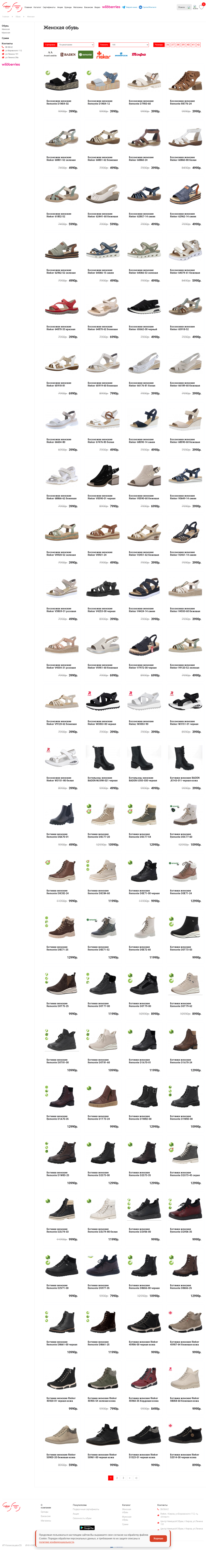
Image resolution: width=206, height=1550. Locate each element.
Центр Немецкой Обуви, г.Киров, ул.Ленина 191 (181, 1523)
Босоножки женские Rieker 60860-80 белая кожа (183, 160)
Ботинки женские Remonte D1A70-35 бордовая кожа (58, 1119)
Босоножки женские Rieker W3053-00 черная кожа (102, 724)
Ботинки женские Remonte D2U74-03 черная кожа (58, 1232)
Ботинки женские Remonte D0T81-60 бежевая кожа (99, 1062)
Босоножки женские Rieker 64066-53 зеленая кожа (143, 273)
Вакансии (88, 7)
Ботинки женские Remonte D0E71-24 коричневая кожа (181, 893)
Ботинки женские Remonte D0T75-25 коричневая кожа (58, 1006)
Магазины (78, 7)
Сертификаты (49, 7)
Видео (97, 7)
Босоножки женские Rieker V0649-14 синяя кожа (183, 498)
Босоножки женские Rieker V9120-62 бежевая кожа (62, 724)
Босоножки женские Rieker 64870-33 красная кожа (61, 329)
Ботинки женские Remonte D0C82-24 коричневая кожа (58, 893)
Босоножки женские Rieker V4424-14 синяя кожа (142, 611)
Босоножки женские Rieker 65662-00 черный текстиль (143, 329)
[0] (201, 7)
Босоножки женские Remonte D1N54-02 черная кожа (59, 104)
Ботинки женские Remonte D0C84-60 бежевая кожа (99, 893)
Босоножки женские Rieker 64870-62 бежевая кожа (103, 329)
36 (167, 44)
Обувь (18, 17)
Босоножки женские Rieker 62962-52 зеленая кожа (61, 273)
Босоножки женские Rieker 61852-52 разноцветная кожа (59, 216)
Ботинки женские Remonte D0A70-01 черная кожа (58, 837)
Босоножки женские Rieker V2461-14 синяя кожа (183, 555)
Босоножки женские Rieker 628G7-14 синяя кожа (142, 216)
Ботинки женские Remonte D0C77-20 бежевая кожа (99, 837)
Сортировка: (50, 45)
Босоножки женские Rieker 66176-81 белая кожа (142, 386)
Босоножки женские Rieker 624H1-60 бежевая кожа (103, 216)
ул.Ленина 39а (11, 57)
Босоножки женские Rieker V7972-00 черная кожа (143, 668)
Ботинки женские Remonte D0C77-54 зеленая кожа (140, 837)
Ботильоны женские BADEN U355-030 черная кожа (143, 780)
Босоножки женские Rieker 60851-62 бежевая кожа (103, 160)
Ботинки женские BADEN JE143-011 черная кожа (185, 779)
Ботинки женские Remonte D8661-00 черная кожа (62, 1344)
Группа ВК (165, 1536)
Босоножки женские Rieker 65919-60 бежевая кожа (103, 386)
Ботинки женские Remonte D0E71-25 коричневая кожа (57, 950)
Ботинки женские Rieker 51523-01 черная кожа (143, 1456)
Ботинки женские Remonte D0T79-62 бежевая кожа (181, 1006)
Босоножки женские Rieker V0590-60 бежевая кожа (144, 498)
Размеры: (159, 45)
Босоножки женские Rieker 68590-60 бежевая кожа (185, 442)
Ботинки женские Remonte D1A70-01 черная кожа (140, 1062)
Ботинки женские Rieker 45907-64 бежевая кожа (184, 1343)
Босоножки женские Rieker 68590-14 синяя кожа (142, 442)
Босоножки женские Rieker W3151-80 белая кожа (60, 780)
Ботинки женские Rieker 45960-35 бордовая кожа (143, 1399)
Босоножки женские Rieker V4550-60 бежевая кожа (185, 611)
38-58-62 (9, 47)
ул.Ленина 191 (11, 54)
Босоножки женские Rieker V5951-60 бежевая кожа (103, 668)
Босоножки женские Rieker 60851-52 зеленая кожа (61, 160)
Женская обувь (126, 1510)
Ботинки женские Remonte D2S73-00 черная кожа (99, 1175)
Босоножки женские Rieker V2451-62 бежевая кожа (144, 555)
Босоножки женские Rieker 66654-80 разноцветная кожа (59, 442)
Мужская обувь (126, 1518)
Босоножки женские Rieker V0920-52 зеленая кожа (61, 555)
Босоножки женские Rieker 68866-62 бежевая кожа (61, 498)
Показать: (104, 45)
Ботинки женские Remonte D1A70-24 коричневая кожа (181, 1062)
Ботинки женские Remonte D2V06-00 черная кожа (140, 1232)
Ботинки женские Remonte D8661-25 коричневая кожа (98, 1344)
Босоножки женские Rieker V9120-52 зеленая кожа (184, 668)
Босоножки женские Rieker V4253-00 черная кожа (101, 611)
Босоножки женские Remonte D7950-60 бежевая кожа (141, 104)
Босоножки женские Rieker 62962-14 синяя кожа (183, 216)
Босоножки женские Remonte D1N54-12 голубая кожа (100, 104)
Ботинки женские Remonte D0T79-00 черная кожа (140, 1006)
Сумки (5, 38)
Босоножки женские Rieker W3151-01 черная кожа (184, 724)
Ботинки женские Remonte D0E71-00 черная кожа (144, 893)
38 (178, 44)
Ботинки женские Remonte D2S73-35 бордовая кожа (140, 1175)
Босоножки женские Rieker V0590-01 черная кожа (101, 498)
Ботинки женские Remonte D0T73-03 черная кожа (181, 950)
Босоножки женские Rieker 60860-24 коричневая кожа (141, 160)
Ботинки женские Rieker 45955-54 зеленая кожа (102, 1399)
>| (136, 1478)
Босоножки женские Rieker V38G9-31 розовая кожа (61, 611)
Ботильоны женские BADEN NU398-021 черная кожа (102, 780)
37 (172, 44)
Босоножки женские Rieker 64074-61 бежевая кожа (185, 273)
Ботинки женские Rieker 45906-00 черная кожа (143, 1343)
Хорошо (158, 1538)
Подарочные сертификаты (86, 1509)
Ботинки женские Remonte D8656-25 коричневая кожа (181, 1288)
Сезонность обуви (82, 1518)
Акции (60, 7)
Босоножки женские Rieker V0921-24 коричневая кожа (100, 555)
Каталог (37, 7)
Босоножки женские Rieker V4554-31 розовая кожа (61, 668)
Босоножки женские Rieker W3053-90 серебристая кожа (141, 724)
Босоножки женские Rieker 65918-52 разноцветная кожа (182, 329)
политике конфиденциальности (56, 1542)
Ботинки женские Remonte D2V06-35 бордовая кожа (181, 1232)
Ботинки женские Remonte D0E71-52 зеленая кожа (98, 950)
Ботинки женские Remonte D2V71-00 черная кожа (57, 1288)
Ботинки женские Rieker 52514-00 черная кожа (184, 1456)
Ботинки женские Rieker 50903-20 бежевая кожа (61, 1456)
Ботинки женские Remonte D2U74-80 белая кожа (102, 1232)
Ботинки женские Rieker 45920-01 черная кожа (61, 1399)
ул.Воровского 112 (13, 50)
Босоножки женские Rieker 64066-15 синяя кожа (101, 273)
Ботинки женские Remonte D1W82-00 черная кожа (140, 1119)
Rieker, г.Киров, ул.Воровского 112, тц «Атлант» (179, 1515)
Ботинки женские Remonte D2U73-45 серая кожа (185, 1175)
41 (193, 44)
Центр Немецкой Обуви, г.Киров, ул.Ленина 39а (181, 1530)
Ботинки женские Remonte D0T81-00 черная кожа (58, 1062)
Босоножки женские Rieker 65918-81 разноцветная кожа (59, 386)
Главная (28, 7)
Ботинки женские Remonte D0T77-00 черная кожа (99, 1006)
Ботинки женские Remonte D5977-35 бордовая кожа (98, 1288)
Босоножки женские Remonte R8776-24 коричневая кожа (182, 104)
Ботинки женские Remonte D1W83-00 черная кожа (181, 1119)
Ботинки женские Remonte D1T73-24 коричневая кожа (99, 1119)
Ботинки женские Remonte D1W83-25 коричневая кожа (58, 1175)
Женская (31, 17)
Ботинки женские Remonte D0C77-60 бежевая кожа (181, 837)
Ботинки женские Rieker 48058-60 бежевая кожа (184, 1399)
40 (188, 44)
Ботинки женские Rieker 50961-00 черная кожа (102, 1456)
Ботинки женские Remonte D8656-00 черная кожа (144, 1288)
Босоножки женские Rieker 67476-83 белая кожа (101, 442)
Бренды (68, 7)
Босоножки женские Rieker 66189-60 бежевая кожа (185, 386)
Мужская (6, 33)
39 (183, 44)
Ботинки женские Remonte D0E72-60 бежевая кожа (140, 950)
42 (198, 44)
